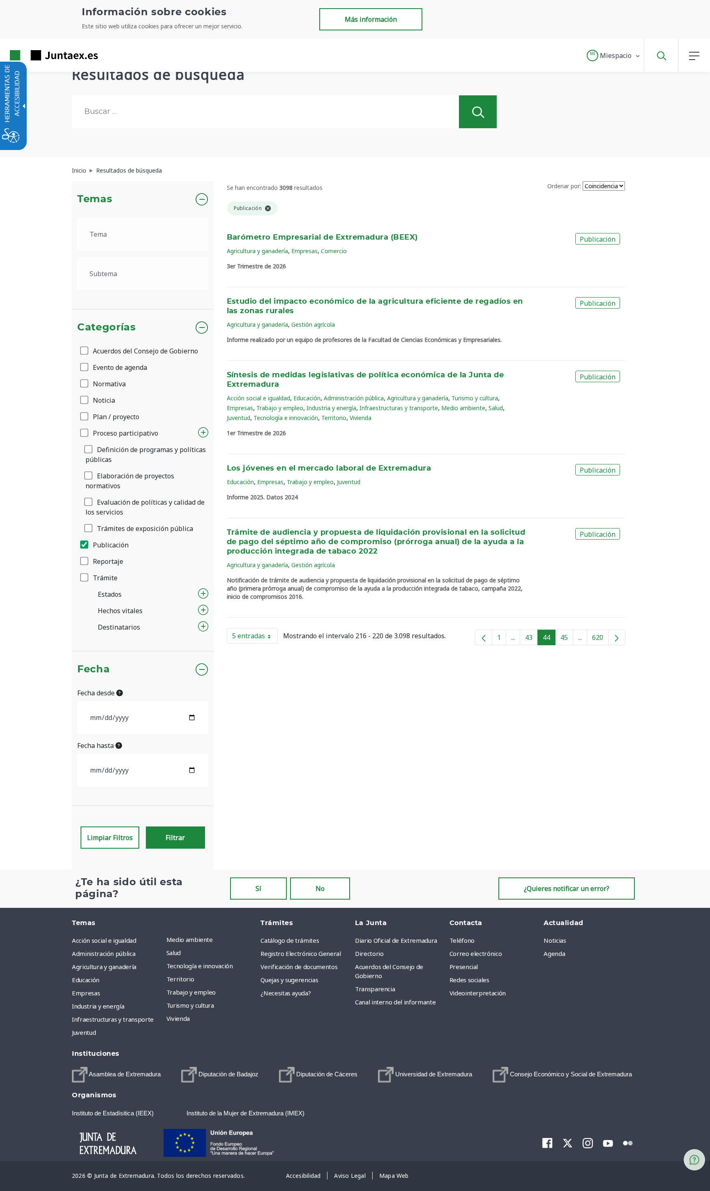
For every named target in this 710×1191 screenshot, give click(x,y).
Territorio (333, 418)
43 (531, 639)
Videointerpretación (478, 993)
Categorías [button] (106, 327)
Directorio (369, 953)
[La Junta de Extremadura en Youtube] (608, 1142)
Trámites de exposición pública (144, 528)
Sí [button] (258, 888)
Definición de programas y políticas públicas (145, 454)
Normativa (108, 383)
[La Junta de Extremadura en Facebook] (547, 1143)
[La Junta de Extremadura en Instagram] (588, 1143)
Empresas (304, 251)
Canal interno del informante (395, 1002)
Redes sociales (469, 980)
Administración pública (354, 398)
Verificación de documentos (298, 966)
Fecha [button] (93, 669)
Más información (371, 19)
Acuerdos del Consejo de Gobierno (144, 350)
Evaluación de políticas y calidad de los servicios (145, 507)
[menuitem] (211, 939)
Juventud (238, 418)
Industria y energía (331, 408)
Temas (94, 199)
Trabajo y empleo (279, 408)
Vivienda (360, 418)
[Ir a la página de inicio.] (39, 55)
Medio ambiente (463, 408)
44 (549, 639)
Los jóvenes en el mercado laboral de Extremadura (329, 468)
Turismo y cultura (475, 398)
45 (566, 639)
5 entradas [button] (255, 637)
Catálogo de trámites (289, 940)
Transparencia (375, 989)
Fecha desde (96, 692)
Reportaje (107, 561)
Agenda (554, 953)
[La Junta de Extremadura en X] (568, 1143)
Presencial (464, 966)
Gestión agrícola (313, 324)
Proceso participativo (124, 433)
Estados (110, 594)
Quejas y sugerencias (289, 980)
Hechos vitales (120, 610)
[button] (613, 55)
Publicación (110, 544)
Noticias (555, 940)
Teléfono (462, 940)
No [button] (320, 888)
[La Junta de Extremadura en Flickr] (628, 1142)
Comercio (334, 251)
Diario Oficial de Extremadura (396, 940)
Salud (496, 408)
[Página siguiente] (616, 637)
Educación (306, 398)
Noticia (103, 400)
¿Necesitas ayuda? (285, 993)
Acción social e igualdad (258, 398)
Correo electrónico (476, 953)
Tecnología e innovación (286, 418)
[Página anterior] (483, 637)
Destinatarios (119, 627)
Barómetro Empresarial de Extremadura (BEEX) (322, 237)
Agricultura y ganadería (257, 251)
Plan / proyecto (115, 416)
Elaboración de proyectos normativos (129, 480)
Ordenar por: (564, 186)
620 (600, 639)
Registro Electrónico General (300, 953)
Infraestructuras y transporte (399, 408)
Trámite (104, 577)
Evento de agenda (119, 367)
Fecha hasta (96, 745)
